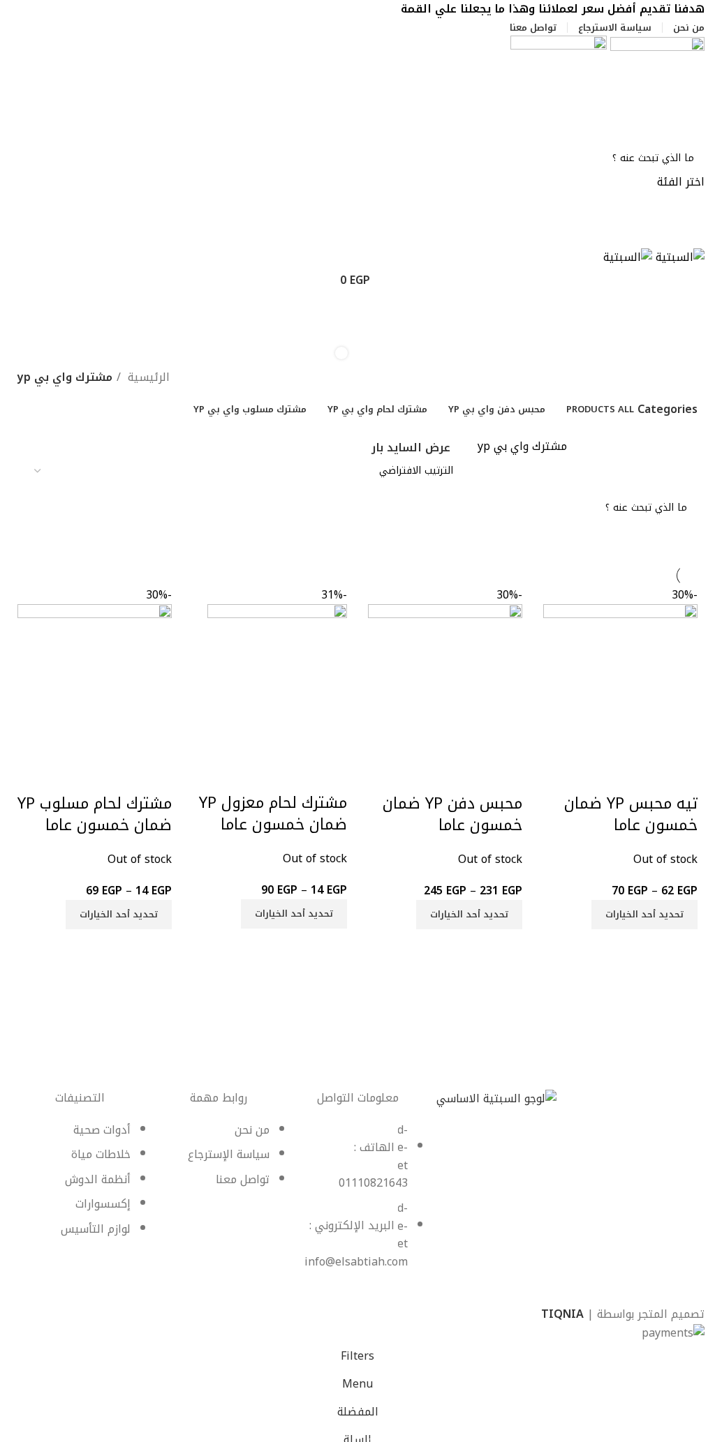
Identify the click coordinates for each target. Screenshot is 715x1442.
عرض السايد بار (410, 448)
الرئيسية (147, 377)
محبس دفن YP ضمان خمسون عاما (452, 814)
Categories (667, 409)
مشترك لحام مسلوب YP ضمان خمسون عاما (94, 814)
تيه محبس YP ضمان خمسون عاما (631, 814)
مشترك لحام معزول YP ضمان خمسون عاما (273, 813)
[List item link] (357, 1203)
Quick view (680, 775)
